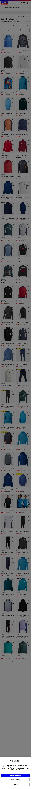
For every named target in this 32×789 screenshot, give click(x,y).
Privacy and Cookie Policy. (19, 769)
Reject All (15, 784)
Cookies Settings (15, 779)
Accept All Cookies (15, 775)
